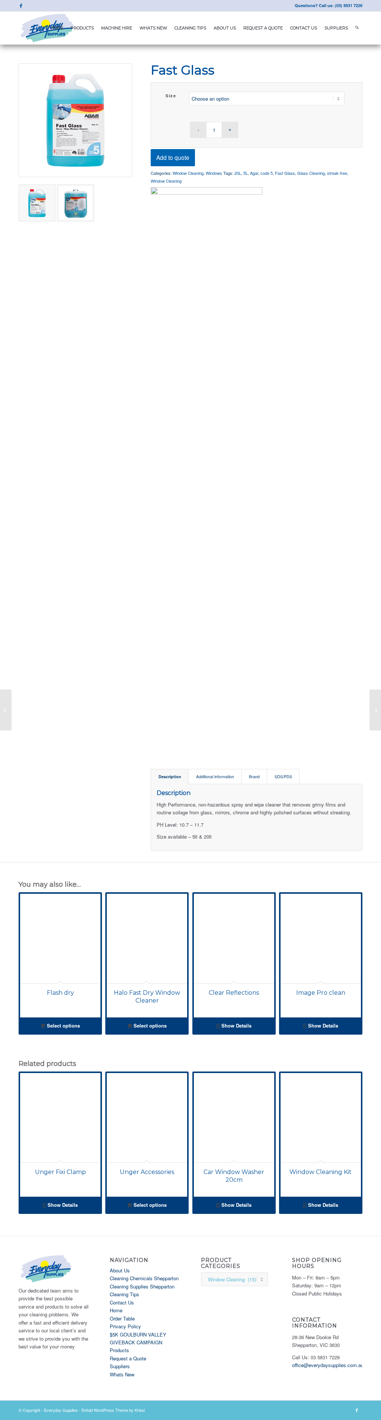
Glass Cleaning (311, 173)
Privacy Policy (125, 1326)
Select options (62, 1025)
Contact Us (122, 1302)
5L (245, 173)
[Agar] (206, 466)
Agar (254, 173)
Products (119, 1350)
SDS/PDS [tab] (283, 776)
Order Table (122, 1318)
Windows (214, 173)
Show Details (236, 1025)
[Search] (357, 28)
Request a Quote (128, 1358)
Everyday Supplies (61, 1410)
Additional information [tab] (215, 776)
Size (171, 95)
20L (237, 173)
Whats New (122, 1374)
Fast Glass (285, 173)
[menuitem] (57, 28)
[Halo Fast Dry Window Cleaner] (6, 710)
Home (116, 1310)
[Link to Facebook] (20, 5)
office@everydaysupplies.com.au (328, 1365)
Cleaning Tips (124, 1294)
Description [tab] (170, 776)
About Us (120, 1270)
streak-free (337, 173)
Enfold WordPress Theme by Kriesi (113, 1410)
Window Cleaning (188, 173)
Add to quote (172, 157)
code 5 (266, 173)
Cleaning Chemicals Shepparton (144, 1278)
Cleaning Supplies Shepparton (142, 1286)
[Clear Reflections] (375, 710)
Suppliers (120, 1366)
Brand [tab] (254, 776)
